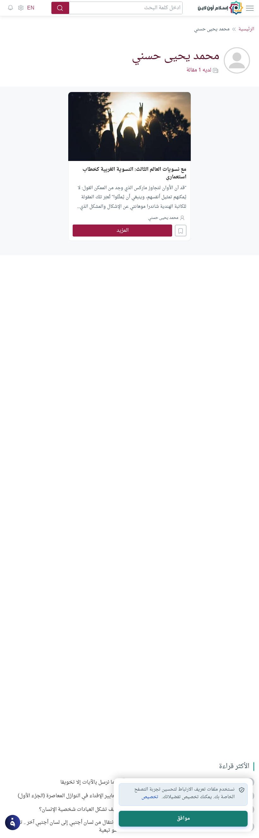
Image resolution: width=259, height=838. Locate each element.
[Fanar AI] (13, 822)
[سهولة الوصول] (20, 8)
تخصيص (150, 797)
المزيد (123, 230)
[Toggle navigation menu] (249, 8)
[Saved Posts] (10, 8)
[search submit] (60, 8)
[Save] (180, 230)
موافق (183, 818)
